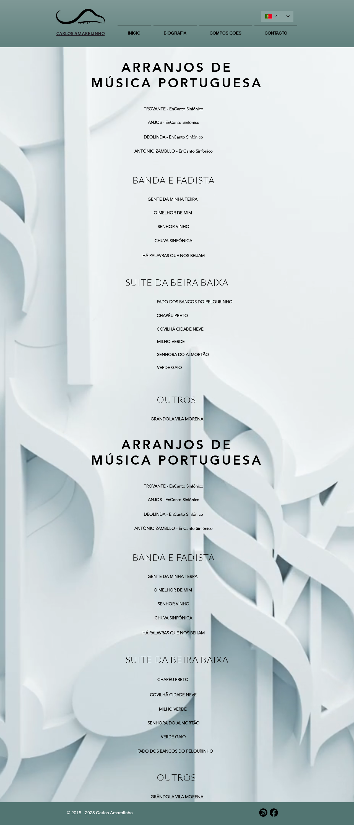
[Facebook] (274, 812)
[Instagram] (263, 812)
